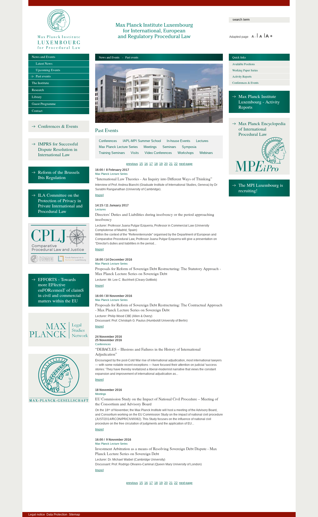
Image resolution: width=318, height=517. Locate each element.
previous (132, 164)
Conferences (108, 141)
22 (176, 164)
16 (146, 164)
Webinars (206, 153)
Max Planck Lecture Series (118, 147)
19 (161, 164)
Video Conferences (158, 153)
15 (141, 164)
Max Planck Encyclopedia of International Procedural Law (261, 129)
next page (186, 164)
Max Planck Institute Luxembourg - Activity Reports (259, 102)
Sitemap (74, 514)
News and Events (109, 57)
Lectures (202, 141)
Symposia (189, 147)
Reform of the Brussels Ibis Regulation (59, 175)
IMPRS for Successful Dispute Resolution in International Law (58, 149)
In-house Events (178, 141)
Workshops (186, 153)
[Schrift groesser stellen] (269, 37)
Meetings (150, 147)
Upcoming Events (48, 70)
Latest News (44, 63)
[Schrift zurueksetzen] (261, 37)
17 (151, 164)
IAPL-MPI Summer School (142, 141)
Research (38, 90)
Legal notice (36, 514)
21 (171, 164)
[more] (99, 195)
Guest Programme (44, 103)
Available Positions (243, 64)
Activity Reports (242, 76)
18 (156, 164)
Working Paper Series (245, 70)
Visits (135, 153)
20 (166, 164)
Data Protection (56, 514)
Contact (37, 110)
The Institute (40, 83)
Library (37, 96)
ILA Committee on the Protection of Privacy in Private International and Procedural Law (60, 203)
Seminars (169, 147)
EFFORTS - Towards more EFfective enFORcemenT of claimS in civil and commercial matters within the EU (61, 290)
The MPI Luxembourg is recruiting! (260, 188)
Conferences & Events (58, 126)
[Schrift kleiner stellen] (254, 37)
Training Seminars (112, 153)
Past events (43, 76)
